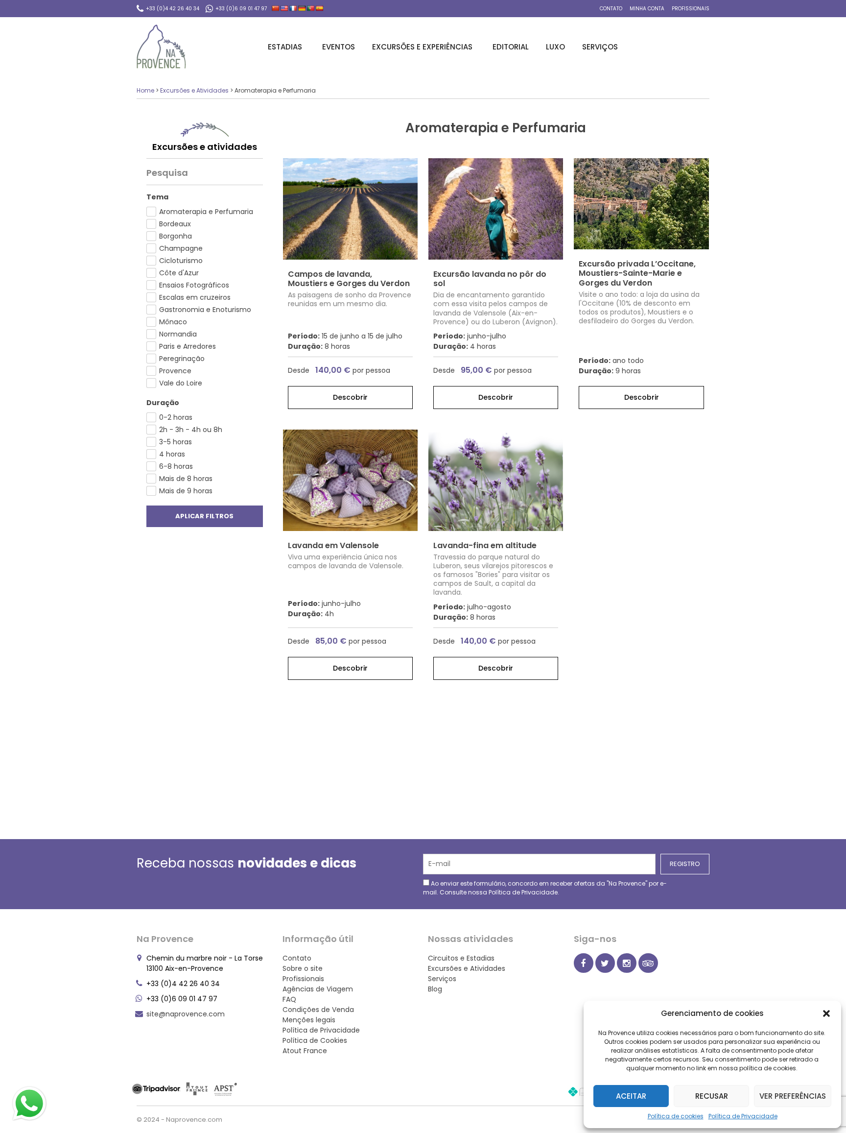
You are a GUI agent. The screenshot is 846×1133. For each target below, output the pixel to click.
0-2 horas (175, 417)
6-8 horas (176, 466)
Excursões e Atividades (194, 90)
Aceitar (631, 1096)
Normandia (178, 334)
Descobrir (350, 397)
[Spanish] (320, 8)
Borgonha (175, 236)
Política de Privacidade (742, 1116)
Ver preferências (792, 1096)
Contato (611, 8)
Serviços (600, 47)
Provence (175, 371)
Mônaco (173, 322)
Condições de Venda (318, 1009)
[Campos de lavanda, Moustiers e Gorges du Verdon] (350, 209)
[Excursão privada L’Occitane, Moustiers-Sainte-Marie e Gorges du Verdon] (641, 203)
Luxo (555, 47)
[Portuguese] (311, 8)
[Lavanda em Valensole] (350, 480)
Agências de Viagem (317, 989)
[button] (826, 1013)
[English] (284, 8)
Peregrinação (182, 358)
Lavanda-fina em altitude (485, 545)
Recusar (711, 1096)
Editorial (511, 47)
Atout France (304, 1051)
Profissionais (690, 8)
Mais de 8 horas (185, 478)
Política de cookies (676, 1116)
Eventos (338, 47)
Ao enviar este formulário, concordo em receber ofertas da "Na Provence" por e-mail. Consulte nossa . (545, 887)
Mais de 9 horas (185, 491)
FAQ (289, 999)
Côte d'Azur (179, 273)
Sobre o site (302, 968)
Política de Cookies (314, 1040)
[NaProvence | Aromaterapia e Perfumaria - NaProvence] (161, 46)
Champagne (181, 248)
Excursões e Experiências (422, 47)
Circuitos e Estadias (461, 958)
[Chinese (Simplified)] (276, 8)
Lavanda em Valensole (333, 545)
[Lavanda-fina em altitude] (495, 480)
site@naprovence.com (185, 1014)
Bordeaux (175, 224)
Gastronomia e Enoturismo (205, 309)
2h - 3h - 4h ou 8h (190, 429)
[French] (293, 8)
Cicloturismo (181, 260)
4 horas (172, 454)
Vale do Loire (180, 383)
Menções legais (308, 1020)
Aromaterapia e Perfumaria (206, 212)
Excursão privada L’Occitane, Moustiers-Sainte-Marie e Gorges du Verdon (637, 273)
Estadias (285, 47)
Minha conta (647, 8)
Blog (435, 989)
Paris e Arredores (187, 346)
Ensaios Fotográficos (194, 285)
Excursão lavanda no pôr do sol (489, 278)
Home (145, 90)
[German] (302, 8)
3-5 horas (175, 442)
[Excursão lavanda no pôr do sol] (495, 209)
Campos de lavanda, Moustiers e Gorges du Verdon (349, 278)
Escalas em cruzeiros (195, 297)
